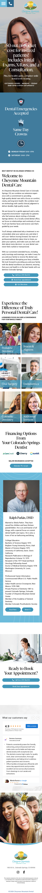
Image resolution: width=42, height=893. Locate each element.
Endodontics (31, 384)
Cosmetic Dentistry (7, 418)
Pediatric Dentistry (7, 349)
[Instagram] (18, 872)
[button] (3, 3)
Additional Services (29, 418)
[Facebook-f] (24, 872)
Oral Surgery (9, 384)
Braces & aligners (28, 348)
